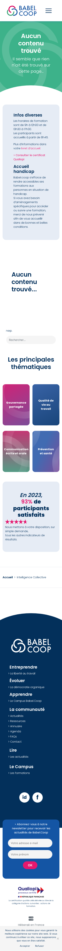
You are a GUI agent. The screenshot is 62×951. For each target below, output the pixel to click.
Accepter (25, 945)
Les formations (20, 773)
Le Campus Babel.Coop (26, 701)
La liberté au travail (22, 673)
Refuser (39, 945)
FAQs (13, 736)
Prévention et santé (46, 451)
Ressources (17, 721)
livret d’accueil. (31, 148)
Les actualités (19, 757)
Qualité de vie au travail (46, 405)
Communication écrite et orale (16, 451)
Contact (16, 742)
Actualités (16, 716)
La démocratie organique (27, 687)
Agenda (15, 731)
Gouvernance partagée (16, 405)
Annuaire (16, 726)
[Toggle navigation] (48, 11)
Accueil (8, 577)
